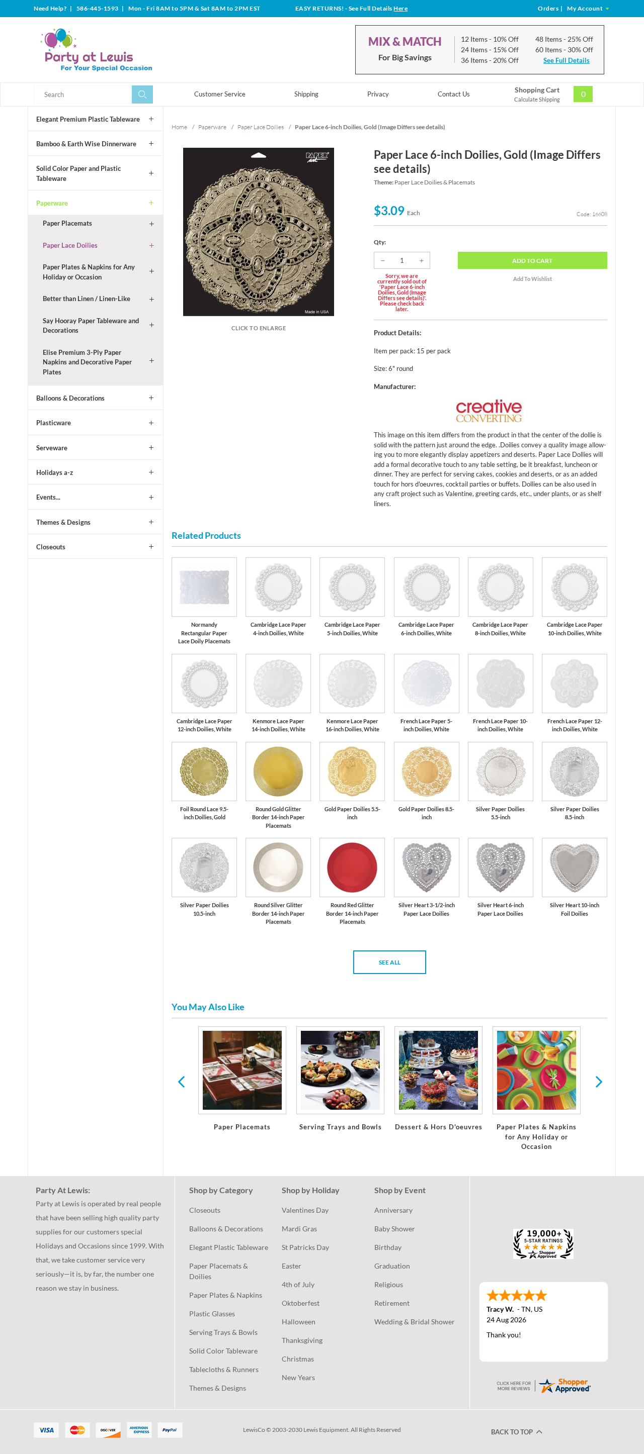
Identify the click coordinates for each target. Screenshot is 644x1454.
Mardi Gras (299, 1228)
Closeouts (50, 547)
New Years (298, 1377)
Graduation (392, 1266)
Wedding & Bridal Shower (414, 1321)
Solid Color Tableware (223, 1350)
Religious (388, 1284)
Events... (48, 497)
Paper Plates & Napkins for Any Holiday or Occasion (89, 272)
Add (532, 260)
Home (179, 127)
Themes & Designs (63, 522)
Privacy (378, 94)
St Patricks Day (305, 1247)
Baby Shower (394, 1228)
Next (598, 1081)
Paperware (52, 203)
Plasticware (53, 423)
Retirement (392, 1303)
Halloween (298, 1321)
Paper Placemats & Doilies (219, 1271)
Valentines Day (305, 1210)
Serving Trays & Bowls (223, 1332)
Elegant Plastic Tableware (228, 1247)
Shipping (306, 94)
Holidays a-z (54, 472)
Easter (291, 1266)
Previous (181, 1081)
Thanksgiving (302, 1340)
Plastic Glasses (212, 1313)
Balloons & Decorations (70, 398)
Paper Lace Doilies (70, 245)
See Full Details (566, 60)
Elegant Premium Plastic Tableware (88, 119)
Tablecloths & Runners (224, 1369)
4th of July (298, 1284)
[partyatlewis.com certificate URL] (543, 1384)
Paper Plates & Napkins (225, 1295)
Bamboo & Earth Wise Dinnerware (86, 144)
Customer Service (220, 94)
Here (400, 8)
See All (389, 962)
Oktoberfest (300, 1303)
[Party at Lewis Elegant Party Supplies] (120, 49)
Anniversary (393, 1210)
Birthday (387, 1247)
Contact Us (454, 94)
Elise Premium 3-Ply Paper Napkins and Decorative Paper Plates (87, 362)
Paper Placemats (67, 223)
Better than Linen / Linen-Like (86, 299)
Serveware (51, 448)
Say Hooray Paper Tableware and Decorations (91, 326)
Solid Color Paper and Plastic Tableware (78, 173)
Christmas (298, 1358)
